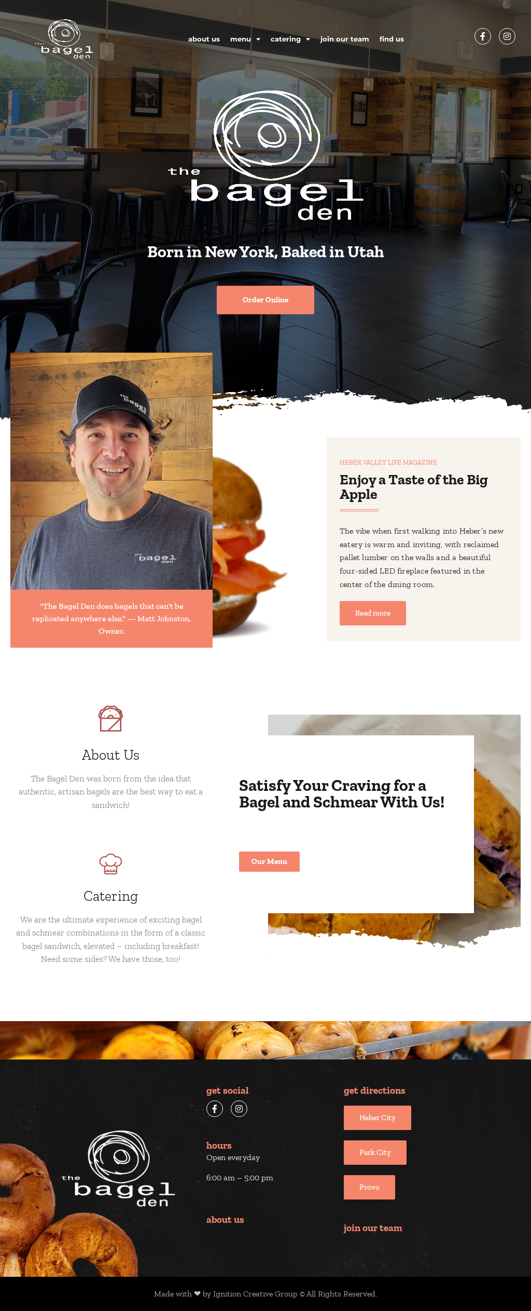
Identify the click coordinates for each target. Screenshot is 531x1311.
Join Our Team (344, 39)
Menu (240, 39)
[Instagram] (507, 36)
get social (227, 1090)
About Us (204, 39)
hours (219, 1145)
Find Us (392, 39)
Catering (286, 39)
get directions (375, 1090)
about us (225, 1219)
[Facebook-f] (482, 36)
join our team (373, 1228)
